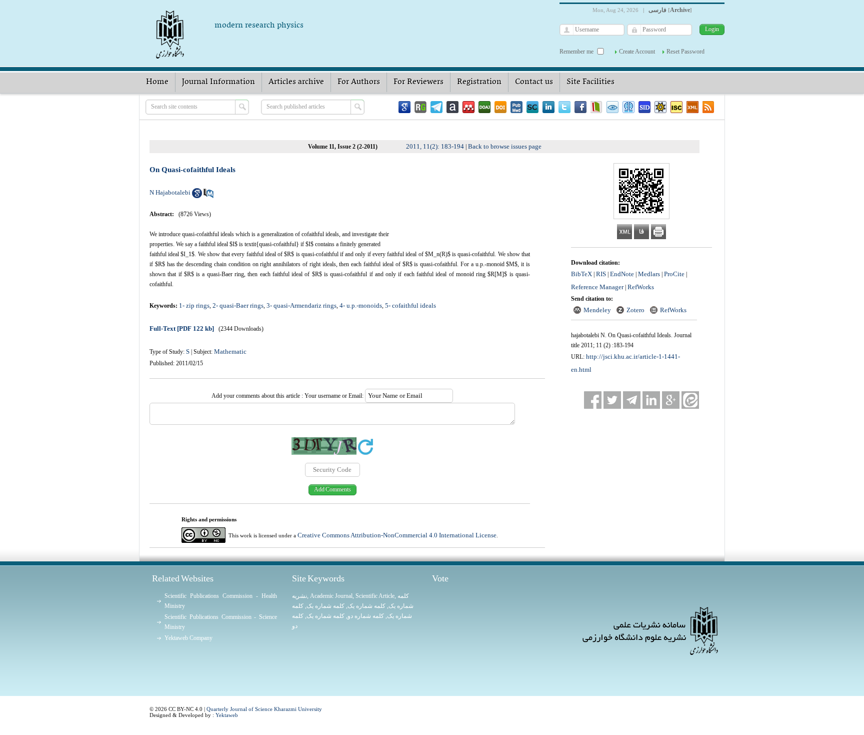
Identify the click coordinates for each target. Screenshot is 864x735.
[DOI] (500, 107)
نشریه (299, 595)
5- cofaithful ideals (410, 305)
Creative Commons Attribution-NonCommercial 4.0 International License (397, 535)
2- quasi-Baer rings (238, 305)
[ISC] (676, 107)
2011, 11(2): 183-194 (435, 146)
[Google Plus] (671, 400)
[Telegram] (436, 107)
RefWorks (641, 287)
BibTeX (581, 274)
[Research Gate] (420, 107)
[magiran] (596, 107)
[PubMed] (516, 107)
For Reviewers (419, 82)
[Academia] (452, 107)
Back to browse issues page (505, 146)
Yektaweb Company (188, 637)
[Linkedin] (548, 107)
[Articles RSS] (708, 107)
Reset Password (685, 51)
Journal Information (218, 82)
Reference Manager (597, 287)
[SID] (644, 107)
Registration (479, 82)
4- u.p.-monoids (361, 305)
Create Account (637, 51)
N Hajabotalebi (170, 192)
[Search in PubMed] (209, 196)
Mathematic (230, 351)
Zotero (635, 310)
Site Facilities (590, 82)
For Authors (359, 82)
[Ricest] (660, 107)
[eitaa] (690, 400)
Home (157, 82)
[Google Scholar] (404, 107)
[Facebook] (580, 107)
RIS (601, 274)
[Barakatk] (628, 107)
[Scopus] (532, 107)
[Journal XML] (692, 107)
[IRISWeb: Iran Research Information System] (612, 107)
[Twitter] (564, 107)
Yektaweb (227, 715)
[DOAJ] (484, 107)
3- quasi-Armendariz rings (301, 305)
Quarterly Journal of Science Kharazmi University (264, 709)
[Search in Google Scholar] (197, 196)
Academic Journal (331, 595)
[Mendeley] (468, 107)
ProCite (674, 274)
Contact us (534, 82)
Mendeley (597, 310)
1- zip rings (194, 305)
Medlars (649, 274)
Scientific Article (375, 595)
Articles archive (296, 82)
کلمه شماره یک (325, 605)
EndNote (622, 274)
